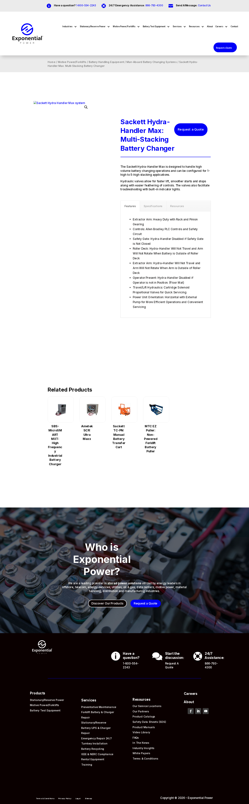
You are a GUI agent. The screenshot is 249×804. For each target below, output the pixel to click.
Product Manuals (144, 727)
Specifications (153, 206)
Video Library (141, 732)
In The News (141, 742)
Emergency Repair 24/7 (96, 738)
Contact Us (204, 5)
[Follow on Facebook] (191, 711)
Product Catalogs (144, 716)
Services (177, 26)
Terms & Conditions (146, 758)
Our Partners (141, 711)
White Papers (141, 753)
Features (130, 206)
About (210, 26)
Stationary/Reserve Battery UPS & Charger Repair (96, 727)
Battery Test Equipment (154, 26)
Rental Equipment (93, 759)
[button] (86, 107)
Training (86, 764)
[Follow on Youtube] (206, 711)
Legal (78, 798)
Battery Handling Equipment (106, 62)
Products (37, 693)
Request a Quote (224, 48)
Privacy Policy (64, 798)
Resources (194, 26)
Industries (67, 26)
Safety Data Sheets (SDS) (149, 721)
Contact (234, 26)
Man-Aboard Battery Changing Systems (151, 62)
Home (52, 62)
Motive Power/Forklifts (124, 26)
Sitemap (88, 798)
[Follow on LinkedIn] (198, 711)
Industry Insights (144, 748)
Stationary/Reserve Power (93, 26)
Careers (219, 26)
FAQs (136, 737)
